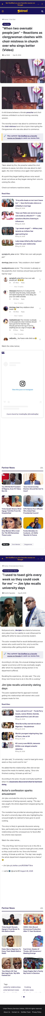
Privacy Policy (36, 1012)
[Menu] (3, 11)
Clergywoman (28, 544)
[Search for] (42, 11)
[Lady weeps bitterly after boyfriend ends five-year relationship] (8, 243)
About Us (7, 1012)
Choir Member (16, 544)
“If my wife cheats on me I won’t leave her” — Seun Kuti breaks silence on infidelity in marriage (29, 203)
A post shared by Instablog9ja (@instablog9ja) (22, 414)
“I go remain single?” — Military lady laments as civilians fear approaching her (28, 231)
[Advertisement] (22, 443)
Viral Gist (12, 19)
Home (6, 19)
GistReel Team (26, 1012)
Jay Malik (7, 55)
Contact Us (15, 1012)
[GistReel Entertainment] (22, 11)
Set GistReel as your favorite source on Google (20, 4)
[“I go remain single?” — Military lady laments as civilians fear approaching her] (8, 231)
